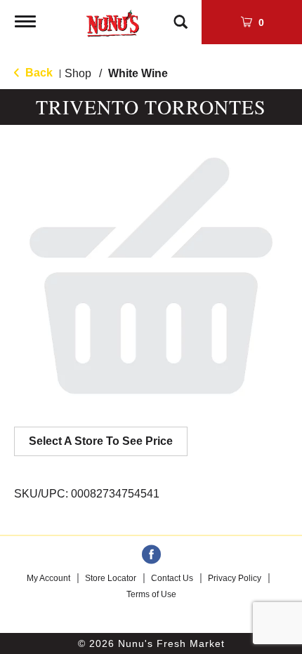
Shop (78, 73)
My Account (48, 578)
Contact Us (172, 578)
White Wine (138, 73)
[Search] (180, 15)
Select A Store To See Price (101, 441)
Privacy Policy (234, 578)
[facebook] (151, 555)
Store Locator (110, 578)
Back (37, 73)
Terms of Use (151, 594)
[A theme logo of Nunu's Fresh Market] (112, 21)
